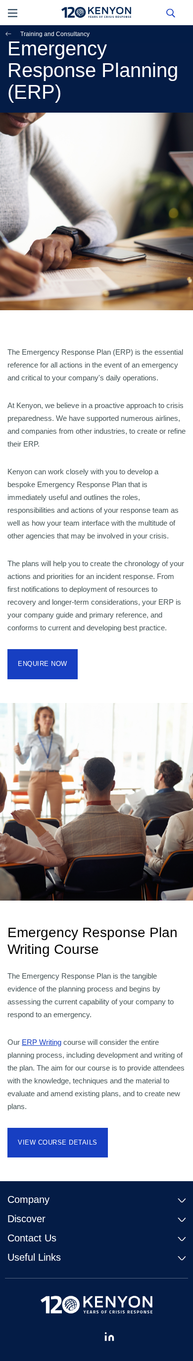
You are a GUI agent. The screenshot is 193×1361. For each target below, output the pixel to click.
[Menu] (12, 12)
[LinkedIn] (109, 1336)
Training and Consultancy (55, 34)
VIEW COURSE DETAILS (57, 1142)
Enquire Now (42, 663)
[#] (84, 1336)
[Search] (170, 12)
